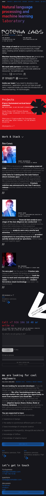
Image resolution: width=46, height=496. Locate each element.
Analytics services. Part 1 (9, 300)
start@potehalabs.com (8, 39)
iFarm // (16, 104)
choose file (7, 349)
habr (4, 490)
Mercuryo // (18, 119)
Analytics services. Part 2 (11, 454)
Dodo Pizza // (15, 111)
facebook (6, 485)
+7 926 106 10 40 (7, 41)
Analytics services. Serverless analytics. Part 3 (34, 454)
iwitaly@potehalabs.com (30, 39)
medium (5, 487)
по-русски (12, 35)
